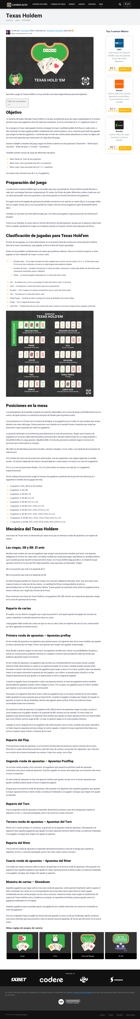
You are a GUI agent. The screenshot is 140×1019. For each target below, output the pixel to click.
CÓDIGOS (92, 4)
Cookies (110, 1015)
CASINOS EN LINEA (39, 4)
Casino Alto (9, 20)
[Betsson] (119, 88)
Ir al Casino (123, 69)
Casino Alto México (21, 1014)
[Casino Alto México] (17, 4)
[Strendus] (119, 129)
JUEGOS (81, 4)
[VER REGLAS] (22, 942)
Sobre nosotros (130, 1015)
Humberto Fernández (55, 31)
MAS (101, 4)
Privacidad (119, 1015)
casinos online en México (82, 992)
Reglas (17, 20)
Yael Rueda (25, 31)
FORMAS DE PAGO (58, 4)
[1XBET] (119, 47)
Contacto (102, 1015)
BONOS (72, 4)
